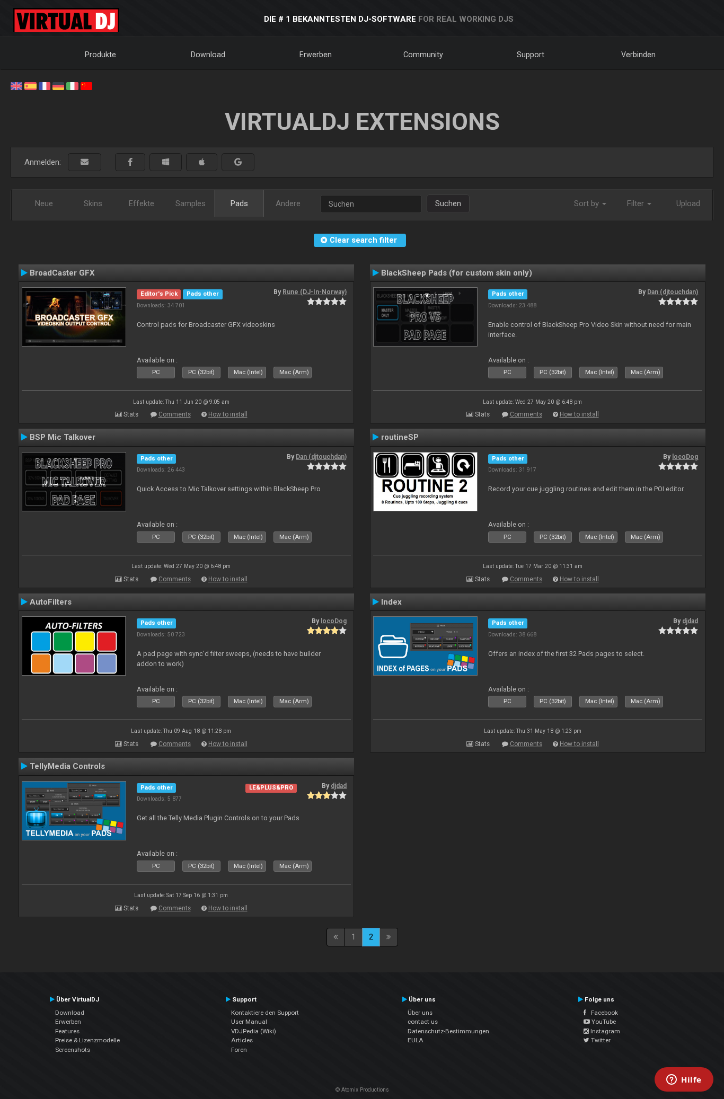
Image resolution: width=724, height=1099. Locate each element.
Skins (93, 203)
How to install (228, 414)
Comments (174, 414)
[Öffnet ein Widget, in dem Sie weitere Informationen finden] (684, 1080)
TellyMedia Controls (67, 766)
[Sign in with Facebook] (130, 162)
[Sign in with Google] (238, 162)
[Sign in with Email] (84, 162)
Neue (44, 203)
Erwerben (315, 54)
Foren (239, 1049)
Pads (239, 203)
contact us (423, 1021)
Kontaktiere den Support (265, 1012)
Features (67, 1031)
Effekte (141, 203)
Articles (242, 1040)
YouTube (603, 1021)
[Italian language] (72, 85)
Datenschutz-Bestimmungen (448, 1031)
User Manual (249, 1021)
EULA (415, 1040)
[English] (16, 85)
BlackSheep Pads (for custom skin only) (456, 273)
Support (530, 54)
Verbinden (638, 54)
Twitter (600, 1040)
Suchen (448, 203)
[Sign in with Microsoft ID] (165, 162)
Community (423, 54)
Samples (190, 203)
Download (208, 54)
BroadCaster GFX (62, 273)
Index (391, 602)
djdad (690, 621)
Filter (636, 203)
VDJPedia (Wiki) (253, 1031)
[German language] (58, 85)
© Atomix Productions (362, 1089)
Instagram (604, 1031)
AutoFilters (51, 602)
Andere (288, 203)
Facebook (602, 1012)
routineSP (400, 437)
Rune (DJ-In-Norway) (314, 292)
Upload (688, 203)
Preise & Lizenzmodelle (87, 1040)
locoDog (685, 456)
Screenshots (72, 1049)
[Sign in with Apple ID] (201, 162)
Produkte (100, 54)
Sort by (587, 203)
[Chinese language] (86, 85)
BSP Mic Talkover (62, 437)
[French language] (44, 85)
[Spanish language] (30, 85)
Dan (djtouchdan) (672, 292)
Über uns (420, 1012)
